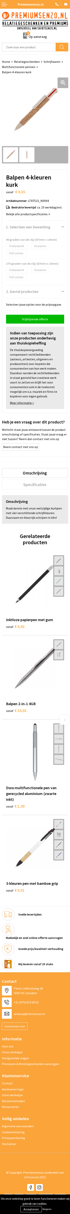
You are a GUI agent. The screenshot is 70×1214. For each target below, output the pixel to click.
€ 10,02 (16, 710)
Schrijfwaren (52, 62)
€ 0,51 (15, 890)
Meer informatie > (22, 403)
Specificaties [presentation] (34, 484)
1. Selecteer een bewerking (28, 226)
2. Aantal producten (22, 291)
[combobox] (29, 47)
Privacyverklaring (13, 1138)
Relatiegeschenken (27, 62)
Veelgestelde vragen (15, 1058)
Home (6, 62)
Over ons (8, 1046)
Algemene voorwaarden (17, 1126)
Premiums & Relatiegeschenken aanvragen (30, 1064)
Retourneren (10, 1107)
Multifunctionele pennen (18, 67)
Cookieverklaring (13, 1132)
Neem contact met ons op (20, 447)
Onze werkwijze (12, 1095)
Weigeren (47, 1209)
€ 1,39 (15, 806)
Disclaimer (9, 1144)
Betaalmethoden (13, 1101)
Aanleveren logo (13, 1089)
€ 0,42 (15, 626)
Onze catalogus (12, 1052)
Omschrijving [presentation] (35, 473)
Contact (7, 1083)
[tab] (35, 473)
